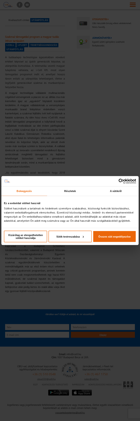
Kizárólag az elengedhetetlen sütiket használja (25, 236)
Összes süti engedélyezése (114, 236)
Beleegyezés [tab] (24, 190)
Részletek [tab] (70, 190)
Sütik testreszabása (68, 236)
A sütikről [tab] (116, 190)
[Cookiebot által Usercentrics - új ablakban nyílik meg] (121, 181)
